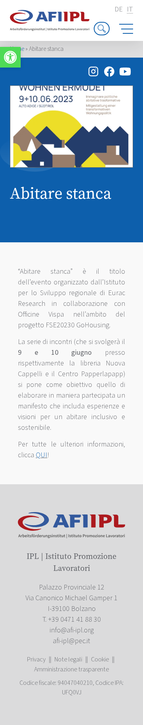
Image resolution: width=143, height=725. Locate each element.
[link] (10, 57)
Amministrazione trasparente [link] (71, 669)
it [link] (130, 10)
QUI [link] (41, 455)
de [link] (118, 9)
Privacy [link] (36, 659)
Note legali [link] (68, 659)
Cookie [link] (100, 659)
